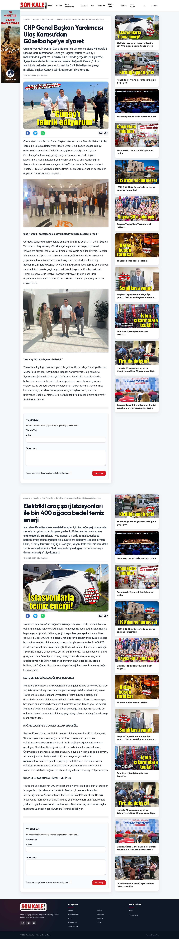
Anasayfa (26, 19)
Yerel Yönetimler (69, 5)
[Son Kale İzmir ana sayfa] (33, 907)
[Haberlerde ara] (144, 5)
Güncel (49, 5)
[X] (34, 923)
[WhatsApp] (22, 923)
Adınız (29, 435)
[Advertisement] (168, 46)
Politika (59, 5)
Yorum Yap (99, 473)
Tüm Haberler (133, 915)
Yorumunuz (31, 448)
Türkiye (123, 5)
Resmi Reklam (133, 5)
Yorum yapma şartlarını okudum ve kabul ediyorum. (47, 473)
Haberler (36, 19)
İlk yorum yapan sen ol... (67, 425)
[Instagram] (28, 923)
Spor (92, 5)
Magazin (101, 5)
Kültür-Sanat (110, 5)
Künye (131, 911)
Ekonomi (84, 5)
